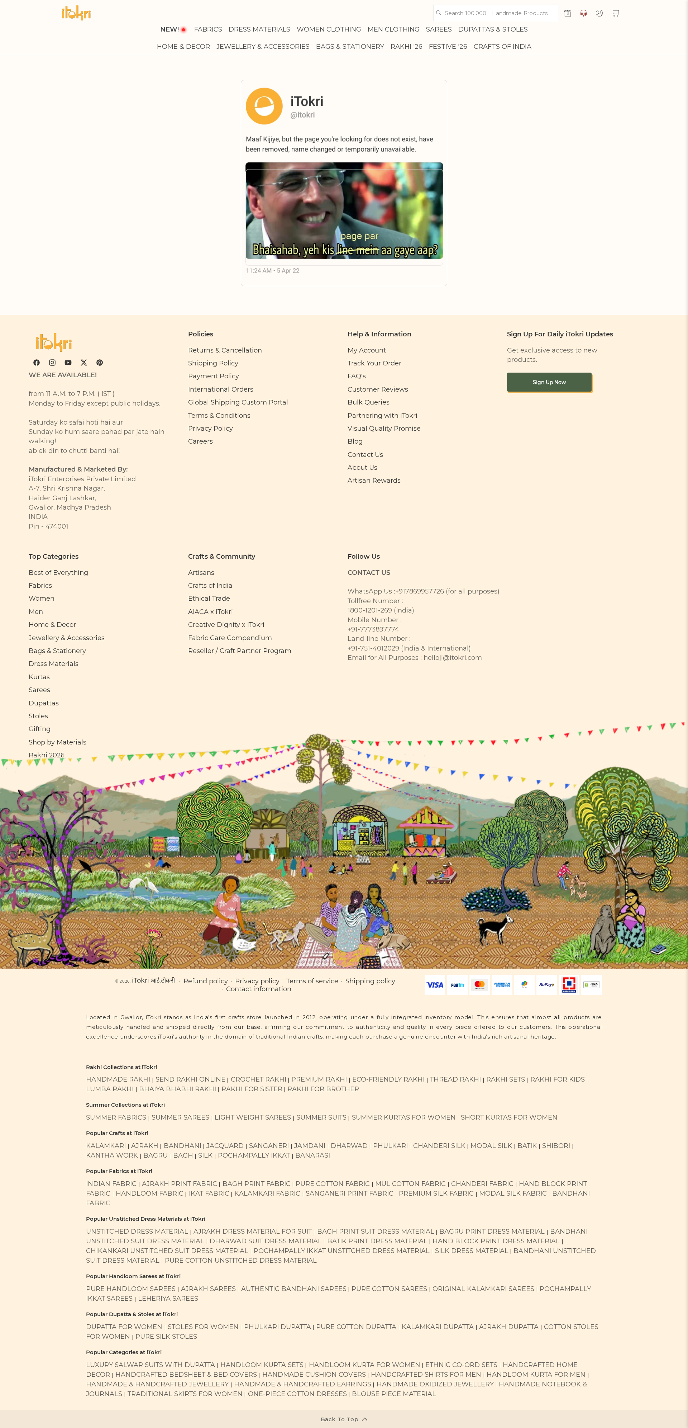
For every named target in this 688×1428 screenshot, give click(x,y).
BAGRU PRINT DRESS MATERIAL (492, 1231)
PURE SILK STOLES (166, 1336)
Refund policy (205, 981)
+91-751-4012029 (373, 648)
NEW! (169, 29)
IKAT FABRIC (209, 1193)
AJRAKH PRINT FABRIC (179, 1183)
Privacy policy (257, 981)
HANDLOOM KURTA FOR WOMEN (364, 1364)
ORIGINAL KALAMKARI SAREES (483, 1288)
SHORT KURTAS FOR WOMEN (509, 1117)
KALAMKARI (106, 1145)
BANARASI (312, 1155)
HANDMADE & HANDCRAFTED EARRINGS (302, 1384)
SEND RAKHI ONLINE (190, 1079)
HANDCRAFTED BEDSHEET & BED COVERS (186, 1374)
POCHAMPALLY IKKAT (254, 1155)
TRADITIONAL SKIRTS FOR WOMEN (185, 1394)
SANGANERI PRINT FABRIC (349, 1193)
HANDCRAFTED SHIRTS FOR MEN (426, 1374)
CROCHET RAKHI (258, 1079)
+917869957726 (419, 591)
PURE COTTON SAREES (389, 1288)
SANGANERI (269, 1145)
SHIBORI (556, 1145)
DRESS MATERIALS (259, 29)
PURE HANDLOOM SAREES (131, 1288)
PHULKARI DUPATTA (277, 1326)
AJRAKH (144, 1145)
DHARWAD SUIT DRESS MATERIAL (266, 1241)
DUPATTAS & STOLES (493, 29)
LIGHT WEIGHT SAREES (253, 1117)
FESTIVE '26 (448, 47)
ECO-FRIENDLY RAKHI (388, 1079)
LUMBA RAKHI (110, 1089)
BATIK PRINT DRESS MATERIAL (377, 1241)
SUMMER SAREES (180, 1117)
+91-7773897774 (373, 629)
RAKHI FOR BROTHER (323, 1089)
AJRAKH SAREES (208, 1288)
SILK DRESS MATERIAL (471, 1250)
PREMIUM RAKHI (319, 1079)
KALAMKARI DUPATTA (438, 1326)
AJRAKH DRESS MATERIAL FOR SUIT (253, 1231)
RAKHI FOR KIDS (557, 1079)
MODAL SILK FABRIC (513, 1193)
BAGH (183, 1155)
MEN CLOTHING (394, 29)
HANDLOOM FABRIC (149, 1193)
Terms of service (312, 981)
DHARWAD (349, 1145)
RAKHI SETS (505, 1079)
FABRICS (208, 29)
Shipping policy (370, 981)
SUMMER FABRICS (117, 1117)
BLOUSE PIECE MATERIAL (394, 1394)
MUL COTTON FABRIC (410, 1183)
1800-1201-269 (370, 610)
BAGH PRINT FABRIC (257, 1183)
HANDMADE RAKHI (118, 1079)
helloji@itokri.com (453, 657)
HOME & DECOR (183, 47)
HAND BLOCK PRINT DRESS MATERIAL (496, 1241)
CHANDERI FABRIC (482, 1183)
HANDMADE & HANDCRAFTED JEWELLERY (157, 1384)
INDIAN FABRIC (111, 1183)
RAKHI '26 (406, 47)
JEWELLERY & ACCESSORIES (263, 47)
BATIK (527, 1145)
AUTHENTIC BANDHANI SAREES (294, 1288)
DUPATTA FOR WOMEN (124, 1326)
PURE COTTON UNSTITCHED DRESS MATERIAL (241, 1260)
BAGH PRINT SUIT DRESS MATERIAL (375, 1231)
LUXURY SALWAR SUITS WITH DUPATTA (150, 1364)
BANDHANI (182, 1145)
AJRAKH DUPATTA (509, 1326)
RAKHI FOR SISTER (251, 1089)
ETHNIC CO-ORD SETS (461, 1364)
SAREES (439, 29)
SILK (205, 1155)
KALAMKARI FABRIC (267, 1193)
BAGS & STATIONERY (350, 47)
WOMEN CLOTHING (329, 29)
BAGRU (155, 1155)
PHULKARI (390, 1145)
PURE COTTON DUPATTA (356, 1326)
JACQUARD (225, 1145)
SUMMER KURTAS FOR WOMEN (404, 1117)
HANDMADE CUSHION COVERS (314, 1374)
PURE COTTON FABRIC (333, 1183)
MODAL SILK (491, 1145)
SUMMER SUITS (321, 1117)
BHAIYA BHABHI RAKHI (177, 1089)
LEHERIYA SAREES (168, 1298)
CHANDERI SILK (439, 1145)
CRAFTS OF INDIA (502, 47)
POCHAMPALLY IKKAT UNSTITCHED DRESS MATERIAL (342, 1250)
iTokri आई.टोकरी (153, 980)
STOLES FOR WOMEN (203, 1326)
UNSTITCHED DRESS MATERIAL (137, 1231)
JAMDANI (309, 1145)
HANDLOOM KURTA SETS (262, 1364)
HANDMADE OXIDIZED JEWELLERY (435, 1384)
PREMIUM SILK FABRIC (436, 1193)
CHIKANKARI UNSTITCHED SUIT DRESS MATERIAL (167, 1250)
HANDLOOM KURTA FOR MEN (536, 1374)
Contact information (258, 989)
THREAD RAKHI (455, 1079)
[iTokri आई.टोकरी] (76, 13)
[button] (616, 13)
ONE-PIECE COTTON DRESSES (297, 1394)
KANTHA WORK (112, 1155)
